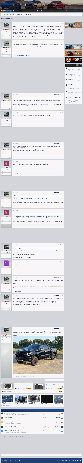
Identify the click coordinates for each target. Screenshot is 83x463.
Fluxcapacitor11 (8, 432)
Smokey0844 (4, 20)
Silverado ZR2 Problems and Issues (74, 71)
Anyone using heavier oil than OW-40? (14, 422)
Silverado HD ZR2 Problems (22, 414)
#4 (62, 112)
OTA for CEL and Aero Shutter (6, 403)
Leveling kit (70, 84)
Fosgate (6, 423)
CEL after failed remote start (20, 384)
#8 (62, 210)
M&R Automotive (71, 102)
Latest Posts (69, 65)
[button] (21, 11)
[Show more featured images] (62, 398)
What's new (26, 10)
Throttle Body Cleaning (19, 403)
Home (14, 10)
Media (32, 10)
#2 (62, 41)
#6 (62, 161)
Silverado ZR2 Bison (71, 94)
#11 (62, 277)
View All (61, 391)
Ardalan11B (7, 419)
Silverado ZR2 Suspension (22, 432)
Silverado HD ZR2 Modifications (21, 427)
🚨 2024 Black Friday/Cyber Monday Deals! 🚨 (53, 385)
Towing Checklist (72, 74)
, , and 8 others (24, 376)
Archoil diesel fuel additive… (59, 403)
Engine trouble (44, 403)
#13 (62, 328)
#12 (62, 295)
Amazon (28, 388)
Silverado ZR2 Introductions (20, 419)
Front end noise (71, 68)
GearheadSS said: (17, 98)
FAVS (41, 10)
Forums (19, 10)
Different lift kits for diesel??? (12, 431)
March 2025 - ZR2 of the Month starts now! (33, 403)
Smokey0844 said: (17, 213)
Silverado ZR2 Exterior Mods (73, 88)
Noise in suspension (10, 413)
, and (22, 55)
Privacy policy (71, 460)
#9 (62, 244)
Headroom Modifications (11, 426)
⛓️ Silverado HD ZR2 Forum (73, 77)
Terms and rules (65, 460)
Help (75, 460)
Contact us (59, 460)
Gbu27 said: (16, 195)
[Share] (61, 23)
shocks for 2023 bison (73, 91)
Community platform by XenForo (12, 460)
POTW (37, 10)
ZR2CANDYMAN (8, 414)
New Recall (70, 79)
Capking (7, 427)
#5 (62, 143)
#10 (62, 261)
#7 (62, 192)
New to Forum (8, 417)
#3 (62, 94)
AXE (16, 388)
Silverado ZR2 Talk (18, 423)
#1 (62, 23)
